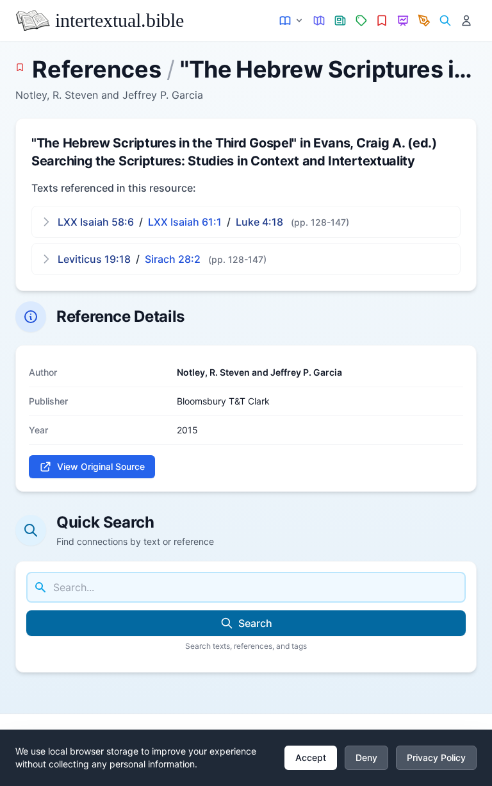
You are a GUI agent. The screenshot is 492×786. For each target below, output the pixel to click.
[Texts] (292, 20)
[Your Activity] (466, 20)
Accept (310, 757)
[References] (382, 20)
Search (255, 623)
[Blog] (424, 20)
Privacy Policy (436, 757)
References (96, 69)
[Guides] (319, 20)
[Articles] (340, 20)
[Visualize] (403, 20)
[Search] (444, 20)
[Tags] (361, 20)
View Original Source (101, 466)
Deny (366, 757)
